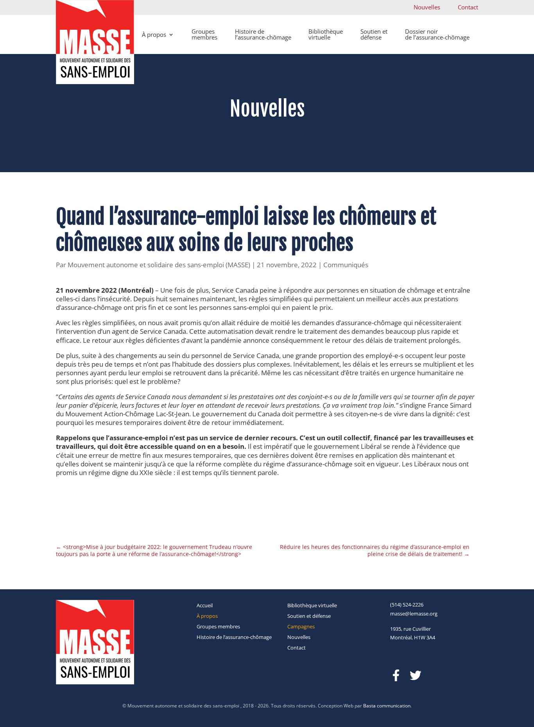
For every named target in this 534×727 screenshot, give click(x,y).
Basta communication (386, 705)
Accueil (205, 605)
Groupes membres (204, 34)
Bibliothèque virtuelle (325, 34)
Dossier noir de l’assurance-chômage (437, 34)
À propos (154, 34)
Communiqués (345, 264)
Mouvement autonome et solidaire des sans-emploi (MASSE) (159, 264)
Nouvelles (427, 7)
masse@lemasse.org (413, 613)
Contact (468, 7)
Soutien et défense (373, 34)
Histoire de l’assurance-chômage (263, 34)
